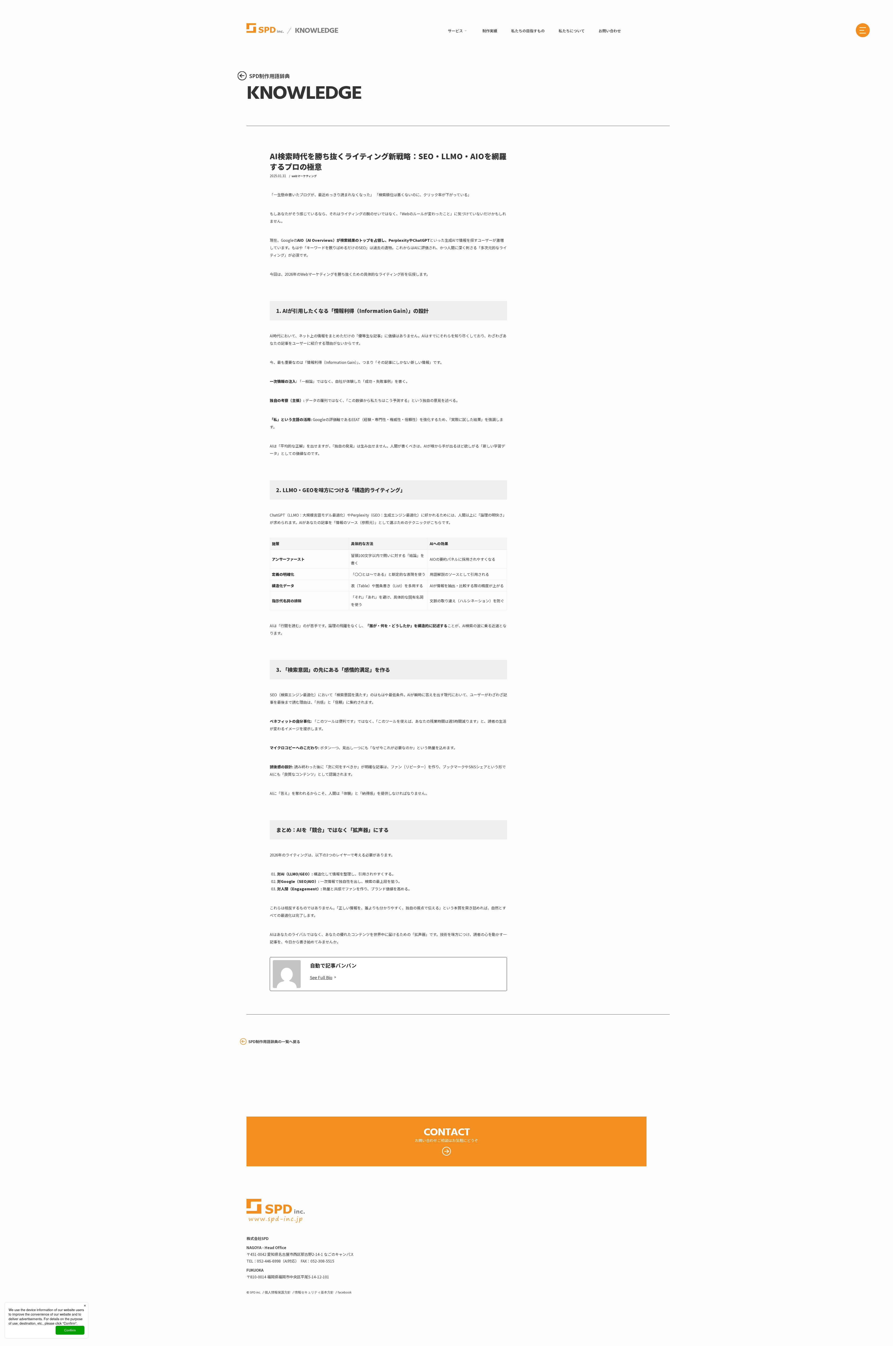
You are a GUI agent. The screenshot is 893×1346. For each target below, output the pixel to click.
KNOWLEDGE (316, 30)
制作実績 (489, 30)
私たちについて (572, 30)
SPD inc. (255, 1292)
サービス (455, 30)
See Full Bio (321, 977)
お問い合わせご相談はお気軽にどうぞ (446, 1133)
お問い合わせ (610, 30)
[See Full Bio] (335, 977)
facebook (345, 1292)
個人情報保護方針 (278, 1292)
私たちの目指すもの (528, 30)
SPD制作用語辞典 (269, 76)
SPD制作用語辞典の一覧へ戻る (274, 1041)
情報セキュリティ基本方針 (314, 1292)
